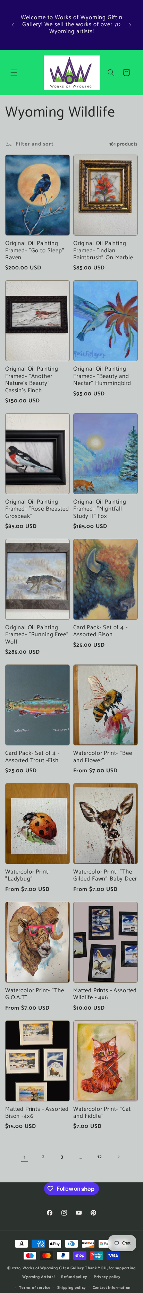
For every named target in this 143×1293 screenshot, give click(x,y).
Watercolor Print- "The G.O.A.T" (34, 994)
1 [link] (25, 1157)
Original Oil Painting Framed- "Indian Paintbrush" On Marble (103, 250)
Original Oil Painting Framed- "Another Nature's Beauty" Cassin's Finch (31, 380)
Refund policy (74, 1277)
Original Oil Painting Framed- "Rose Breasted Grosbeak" (37, 509)
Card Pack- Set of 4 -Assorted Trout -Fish (32, 757)
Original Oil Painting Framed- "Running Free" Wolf (36, 635)
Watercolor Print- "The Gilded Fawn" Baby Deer (105, 876)
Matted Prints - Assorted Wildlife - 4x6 (105, 994)
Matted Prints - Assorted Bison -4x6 (37, 1113)
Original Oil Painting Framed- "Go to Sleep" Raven (35, 250)
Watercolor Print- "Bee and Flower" (102, 757)
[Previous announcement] (12, 24)
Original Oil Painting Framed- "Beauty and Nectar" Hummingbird (102, 376)
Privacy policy (107, 1277)
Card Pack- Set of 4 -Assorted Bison (100, 631)
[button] (14, 72)
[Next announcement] (130, 24)
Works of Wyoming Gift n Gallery (53, 1268)
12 (99, 1157)
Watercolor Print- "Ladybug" (27, 876)
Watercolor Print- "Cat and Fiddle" (102, 1113)
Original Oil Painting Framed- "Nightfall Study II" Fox (99, 509)
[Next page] (118, 1157)
